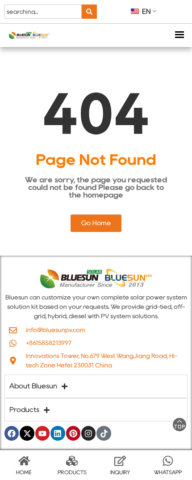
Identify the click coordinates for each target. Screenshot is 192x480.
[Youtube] (42, 433)
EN (145, 11)
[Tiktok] (103, 433)
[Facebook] (11, 433)
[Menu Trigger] (179, 35)
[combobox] (43, 11)
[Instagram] (88, 433)
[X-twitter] (27, 433)
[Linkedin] (57, 433)
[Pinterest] (73, 433)
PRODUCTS (72, 472)
